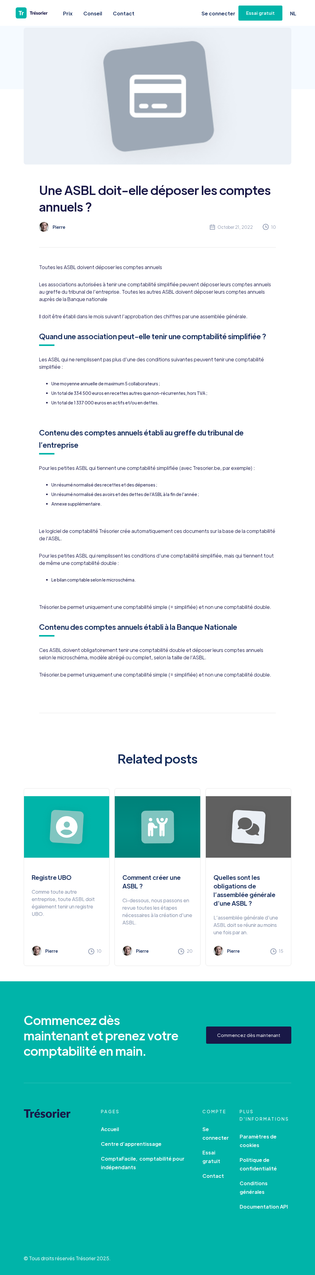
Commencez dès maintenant (248, 1035)
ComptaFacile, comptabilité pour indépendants (143, 1162)
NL (293, 13)
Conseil (92, 13)
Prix (68, 13)
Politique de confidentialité (258, 1164)
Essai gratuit (211, 1156)
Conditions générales (254, 1187)
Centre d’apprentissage (131, 1144)
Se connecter (218, 13)
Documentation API (264, 1206)
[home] (35, 12)
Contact (123, 13)
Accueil (110, 1129)
